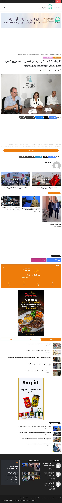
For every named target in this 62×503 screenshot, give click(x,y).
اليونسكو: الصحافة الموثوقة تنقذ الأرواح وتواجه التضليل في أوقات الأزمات (40, 1)
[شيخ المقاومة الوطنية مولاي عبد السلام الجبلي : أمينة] (57, 366)
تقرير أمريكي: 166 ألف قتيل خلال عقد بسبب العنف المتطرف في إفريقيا (36, 438)
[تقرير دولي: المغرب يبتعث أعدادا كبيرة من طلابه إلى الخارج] (57, 352)
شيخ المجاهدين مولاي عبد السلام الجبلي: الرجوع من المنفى (38, 371)
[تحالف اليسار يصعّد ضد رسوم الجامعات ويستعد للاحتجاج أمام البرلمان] (37, 477)
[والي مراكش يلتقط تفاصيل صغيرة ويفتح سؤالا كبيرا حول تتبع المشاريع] (51, 209)
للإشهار (33, 500)
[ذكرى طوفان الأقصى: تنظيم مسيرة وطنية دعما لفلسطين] (57, 346)
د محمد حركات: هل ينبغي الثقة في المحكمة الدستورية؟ (39, 444)
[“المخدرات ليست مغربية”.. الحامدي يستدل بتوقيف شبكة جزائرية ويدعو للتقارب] (31, 201)
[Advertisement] (31, 42)
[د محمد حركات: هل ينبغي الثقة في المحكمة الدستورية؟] (57, 447)
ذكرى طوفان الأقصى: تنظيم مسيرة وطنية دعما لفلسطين (38, 344)
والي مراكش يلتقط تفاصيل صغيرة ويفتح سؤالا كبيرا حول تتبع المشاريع (52, 223)
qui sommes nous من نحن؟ (25, 500)
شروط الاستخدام (5, 500)
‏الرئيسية (58, 54)
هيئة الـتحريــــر (16, 500)
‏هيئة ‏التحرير (51, 468)
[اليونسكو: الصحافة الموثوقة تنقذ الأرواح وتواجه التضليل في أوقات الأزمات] (10, 201)
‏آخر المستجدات (52, 54)
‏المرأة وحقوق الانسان (48, 57)
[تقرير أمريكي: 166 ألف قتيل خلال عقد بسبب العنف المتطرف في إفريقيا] (57, 439)
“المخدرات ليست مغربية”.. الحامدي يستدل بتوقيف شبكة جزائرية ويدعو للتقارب (31, 208)
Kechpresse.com (40, 498)
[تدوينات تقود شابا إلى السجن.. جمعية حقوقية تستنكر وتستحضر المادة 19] (37, 473)
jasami (58, 498)
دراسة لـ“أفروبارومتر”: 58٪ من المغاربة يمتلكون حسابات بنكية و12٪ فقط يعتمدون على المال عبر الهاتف (29, 357)
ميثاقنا (10, 500)
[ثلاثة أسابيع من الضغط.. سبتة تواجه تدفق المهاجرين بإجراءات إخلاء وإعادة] (25, 478)
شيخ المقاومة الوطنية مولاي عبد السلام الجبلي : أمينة (40, 364)
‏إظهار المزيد (31, 150)
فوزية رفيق (57, 70)
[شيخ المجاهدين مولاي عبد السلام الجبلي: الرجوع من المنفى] (57, 373)
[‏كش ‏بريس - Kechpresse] (45, 7)
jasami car (53, 498)
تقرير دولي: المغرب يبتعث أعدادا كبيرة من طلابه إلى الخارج (38, 350)
